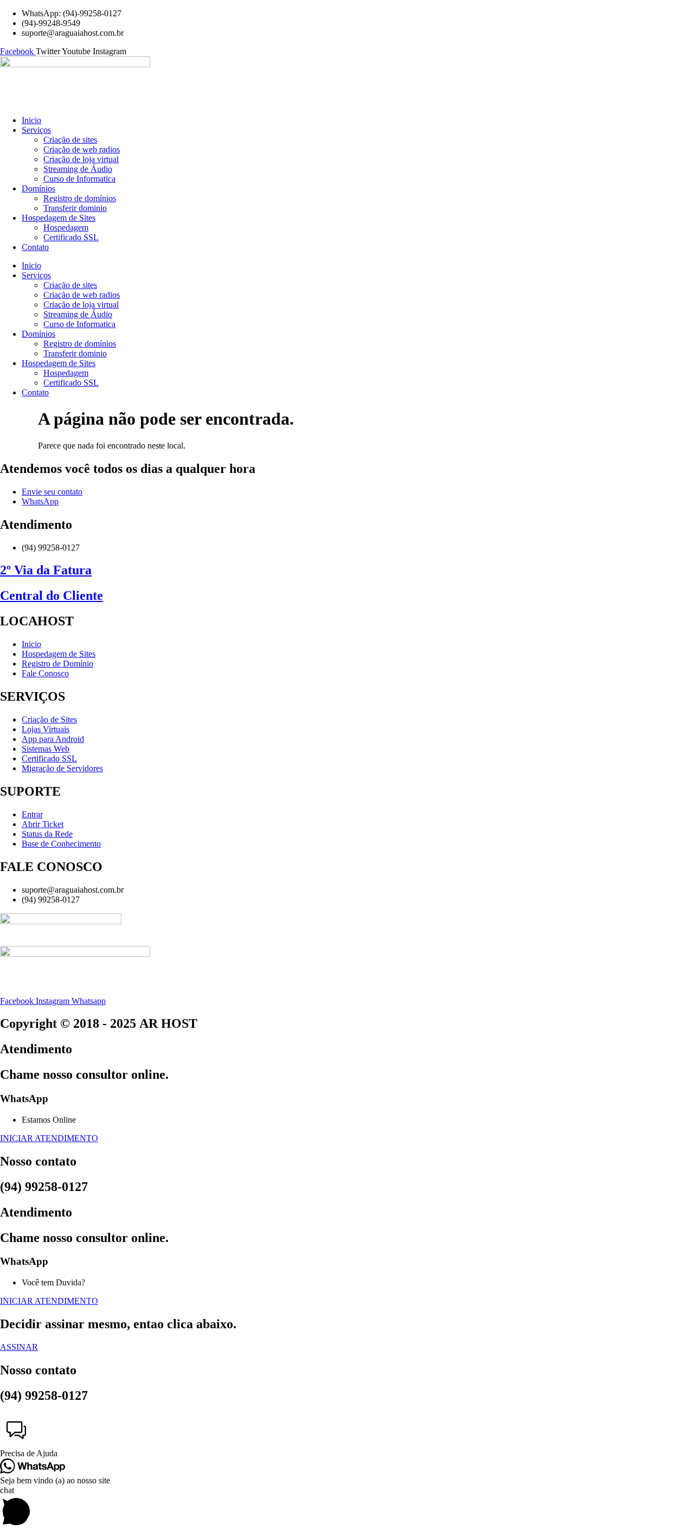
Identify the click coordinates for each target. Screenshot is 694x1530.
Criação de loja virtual (81, 159)
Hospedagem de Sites (58, 217)
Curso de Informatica (79, 178)
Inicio (31, 120)
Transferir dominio (75, 208)
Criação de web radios (81, 149)
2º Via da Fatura (46, 570)
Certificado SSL (71, 237)
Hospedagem (65, 227)
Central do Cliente (51, 595)
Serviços (36, 130)
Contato (35, 247)
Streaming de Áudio (77, 169)
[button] (347, 1436)
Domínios (38, 188)
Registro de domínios (79, 198)
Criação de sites (70, 139)
